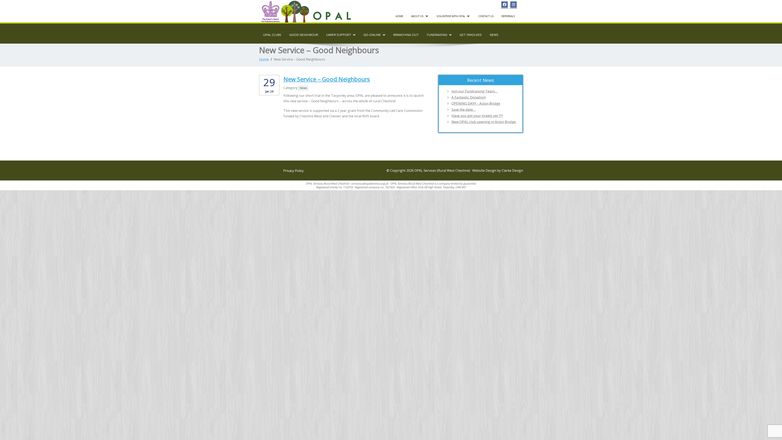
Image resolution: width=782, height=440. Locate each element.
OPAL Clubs (272, 35)
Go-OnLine (372, 35)
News (494, 35)
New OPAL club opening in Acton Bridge (483, 122)
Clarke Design (512, 170)
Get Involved (471, 35)
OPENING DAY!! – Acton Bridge (475, 103)
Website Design (484, 170)
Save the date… (463, 110)
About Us (417, 16)
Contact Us (486, 16)
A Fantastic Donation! (468, 97)
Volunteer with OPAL (451, 16)
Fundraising (437, 35)
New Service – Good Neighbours (326, 79)
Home (399, 16)
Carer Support (338, 35)
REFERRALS (508, 16)
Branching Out (406, 35)
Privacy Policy (293, 170)
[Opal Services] (307, 10)
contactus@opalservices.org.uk (369, 183)
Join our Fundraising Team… (474, 91)
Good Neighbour (303, 35)
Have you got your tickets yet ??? (477, 116)
